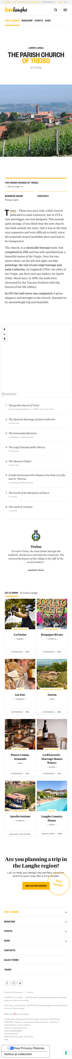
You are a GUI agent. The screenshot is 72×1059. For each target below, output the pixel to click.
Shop (48, 20)
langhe (16, 10)
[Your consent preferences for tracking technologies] (66, 1053)
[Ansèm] (52, 674)
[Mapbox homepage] (9, 394)
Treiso (38, 67)
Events (39, 20)
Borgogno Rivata (52, 634)
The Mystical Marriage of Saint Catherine (32, 419)
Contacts (9, 950)
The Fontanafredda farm (23, 433)
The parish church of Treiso (24, 405)
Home (7, 2)
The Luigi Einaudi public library (27, 447)
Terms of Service (11, 1008)
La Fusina (20, 634)
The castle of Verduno (21, 506)
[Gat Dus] (20, 674)
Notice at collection (18, 1054)
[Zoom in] (4, 329)
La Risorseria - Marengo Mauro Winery (51, 759)
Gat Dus (20, 694)
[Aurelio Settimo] (20, 796)
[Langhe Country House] (52, 796)
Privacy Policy (58, 1005)
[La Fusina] (20, 614)
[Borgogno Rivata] (52, 614)
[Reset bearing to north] (4, 339)
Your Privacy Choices (29, 1048)
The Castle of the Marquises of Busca (29, 492)
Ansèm (52, 694)
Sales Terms (11, 960)
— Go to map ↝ (13, 186)
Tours (7, 969)
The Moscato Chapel (20, 461)
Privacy (30, 992)
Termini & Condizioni (13, 992)
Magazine (27, 20)
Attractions (33, 2)
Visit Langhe (18, 2)
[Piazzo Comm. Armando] (20, 734)
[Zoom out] (4, 334)
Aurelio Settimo (20, 816)
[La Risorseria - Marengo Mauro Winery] (52, 734)
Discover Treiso (36, 570)
